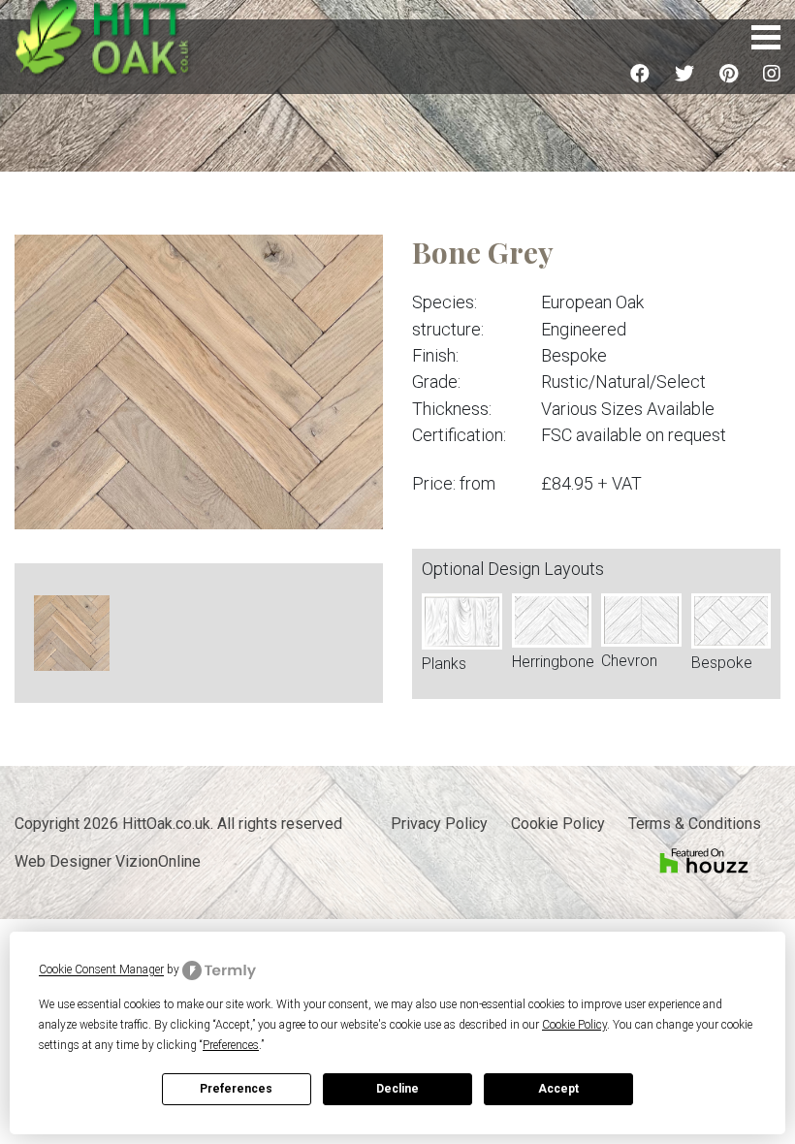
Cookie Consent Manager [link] (101, 970)
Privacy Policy (439, 823)
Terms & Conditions (694, 823)
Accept (558, 1089)
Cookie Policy (558, 823)
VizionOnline (158, 861)
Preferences (236, 1089)
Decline (397, 1089)
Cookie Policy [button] (574, 1025)
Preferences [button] (231, 1045)
